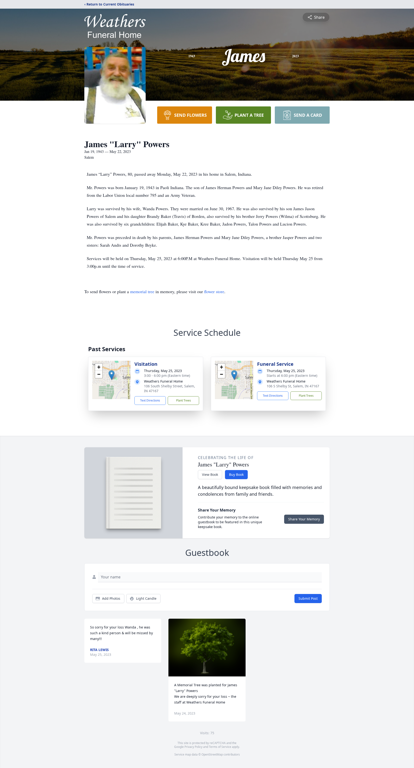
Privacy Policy (193, 747)
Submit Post (308, 598)
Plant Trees (183, 400)
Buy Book (236, 474)
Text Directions (150, 400)
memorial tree (142, 291)
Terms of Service (220, 747)
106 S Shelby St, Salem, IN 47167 (293, 386)
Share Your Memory (304, 519)
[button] (112, 375)
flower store (214, 291)
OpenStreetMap (212, 754)
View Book (210, 474)
